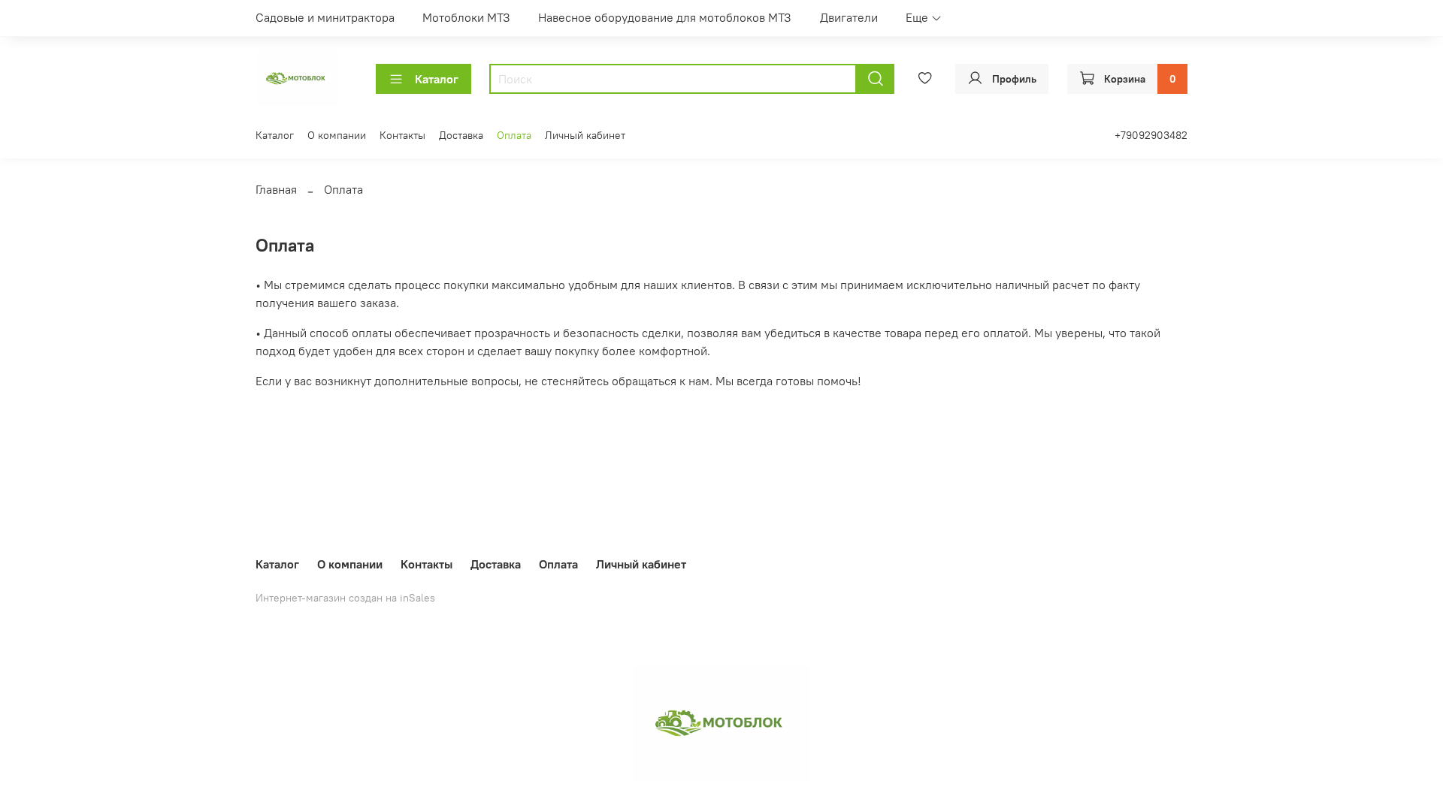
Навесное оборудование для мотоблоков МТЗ (664, 17)
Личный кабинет (585, 135)
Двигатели (849, 17)
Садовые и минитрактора (325, 17)
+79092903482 (1151, 135)
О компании (336, 135)
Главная (276, 189)
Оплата (514, 135)
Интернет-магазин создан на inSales (345, 597)
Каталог (436, 78)
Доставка (461, 135)
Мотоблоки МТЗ (466, 17)
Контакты (402, 135)
